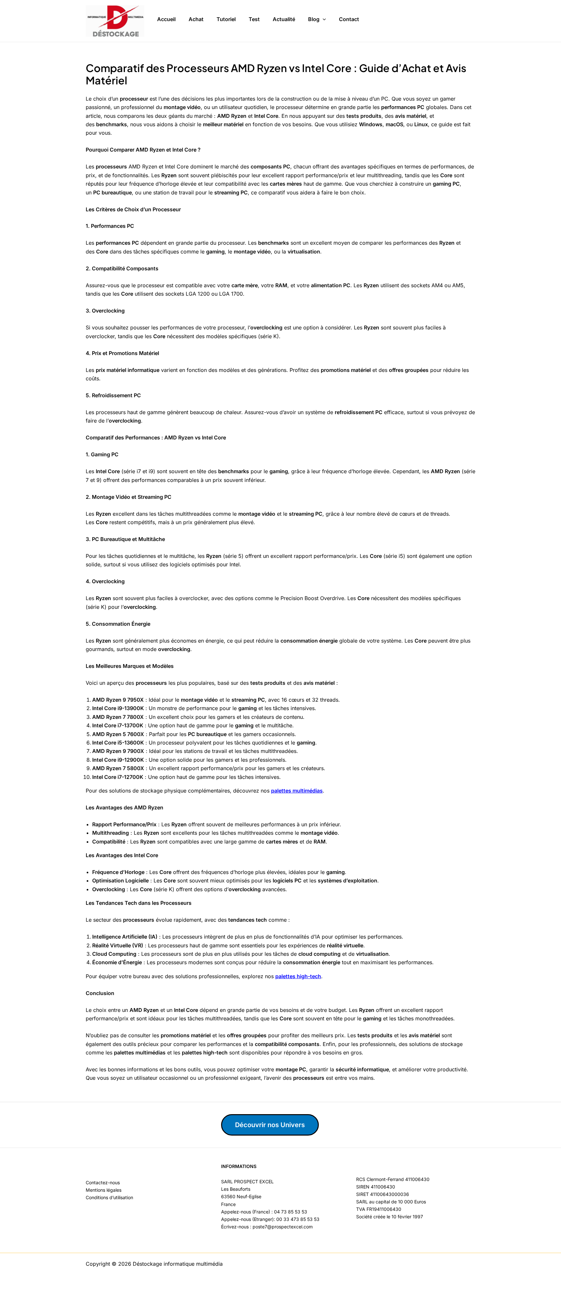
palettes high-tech (298, 976)
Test (254, 19)
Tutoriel (226, 19)
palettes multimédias (297, 790)
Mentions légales (103, 1190)
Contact (349, 19)
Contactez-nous (103, 1182)
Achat (196, 19)
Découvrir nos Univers (270, 1125)
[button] (322, 19)
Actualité (284, 19)
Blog (313, 19)
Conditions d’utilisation (109, 1197)
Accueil (166, 19)
